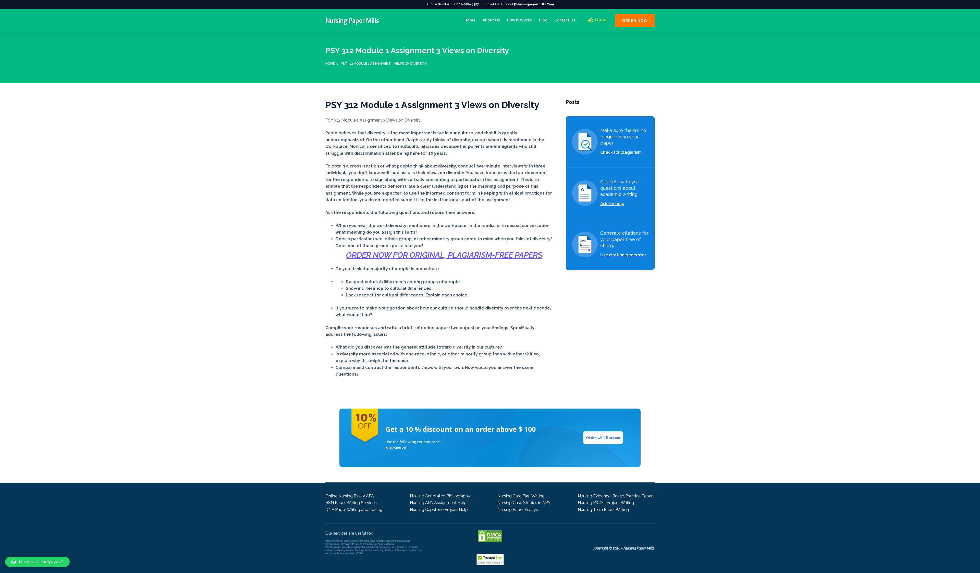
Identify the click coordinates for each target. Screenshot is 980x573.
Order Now (635, 20)
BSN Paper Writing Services (351, 502)
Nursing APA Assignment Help (438, 502)
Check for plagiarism (621, 152)
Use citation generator (623, 255)
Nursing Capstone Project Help (439, 509)
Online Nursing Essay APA (349, 496)
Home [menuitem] (469, 20)
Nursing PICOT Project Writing (606, 502)
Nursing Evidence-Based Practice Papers (616, 496)
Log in (600, 20)
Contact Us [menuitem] (565, 20)
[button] (37, 562)
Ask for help (612, 203)
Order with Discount (603, 438)
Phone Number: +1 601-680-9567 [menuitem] (452, 4)
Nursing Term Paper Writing (603, 509)
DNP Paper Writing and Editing (353, 509)
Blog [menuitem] (543, 20)
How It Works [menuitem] (519, 20)
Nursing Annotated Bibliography (440, 496)
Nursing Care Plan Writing (521, 496)
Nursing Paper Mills (352, 20)
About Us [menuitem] (491, 20)
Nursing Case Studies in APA (523, 502)
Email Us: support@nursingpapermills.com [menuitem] (519, 4)
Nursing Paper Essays (517, 509)
